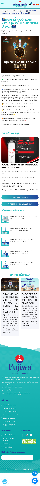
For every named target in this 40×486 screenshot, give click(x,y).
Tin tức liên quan (20, 275)
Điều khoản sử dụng (9, 418)
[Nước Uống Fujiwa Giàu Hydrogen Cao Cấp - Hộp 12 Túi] (20, 219)
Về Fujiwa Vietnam (9, 435)
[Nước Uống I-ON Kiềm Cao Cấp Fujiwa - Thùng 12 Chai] (20, 265)
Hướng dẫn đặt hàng (9, 408)
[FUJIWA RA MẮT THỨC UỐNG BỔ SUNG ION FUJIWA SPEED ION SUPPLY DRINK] (20, 153)
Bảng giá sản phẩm (9, 425)
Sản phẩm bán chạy (12, 211)
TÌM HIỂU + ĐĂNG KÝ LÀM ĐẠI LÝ (20, 204)
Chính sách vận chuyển (10, 412)
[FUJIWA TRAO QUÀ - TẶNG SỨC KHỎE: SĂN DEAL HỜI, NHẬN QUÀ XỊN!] (30, 303)
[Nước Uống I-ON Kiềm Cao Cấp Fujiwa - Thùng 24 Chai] (20, 242)
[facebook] (22, 435)
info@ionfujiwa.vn (9, 390)
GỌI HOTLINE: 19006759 (20, 197)
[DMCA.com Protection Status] (29, 441)
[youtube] (31, 435)
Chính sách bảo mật (9, 421)
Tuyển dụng (6, 444)
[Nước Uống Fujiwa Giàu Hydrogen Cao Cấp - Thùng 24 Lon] (20, 230)
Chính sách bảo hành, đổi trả (12, 415)
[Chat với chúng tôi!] (35, 481)
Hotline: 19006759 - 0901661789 (13, 387)
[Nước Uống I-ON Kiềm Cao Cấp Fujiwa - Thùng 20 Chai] (20, 253)
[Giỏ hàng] (30, 4)
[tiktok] (27, 435)
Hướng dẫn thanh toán (10, 405)
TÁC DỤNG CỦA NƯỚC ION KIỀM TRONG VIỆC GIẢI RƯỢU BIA (19, 190)
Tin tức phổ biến (8, 447)
